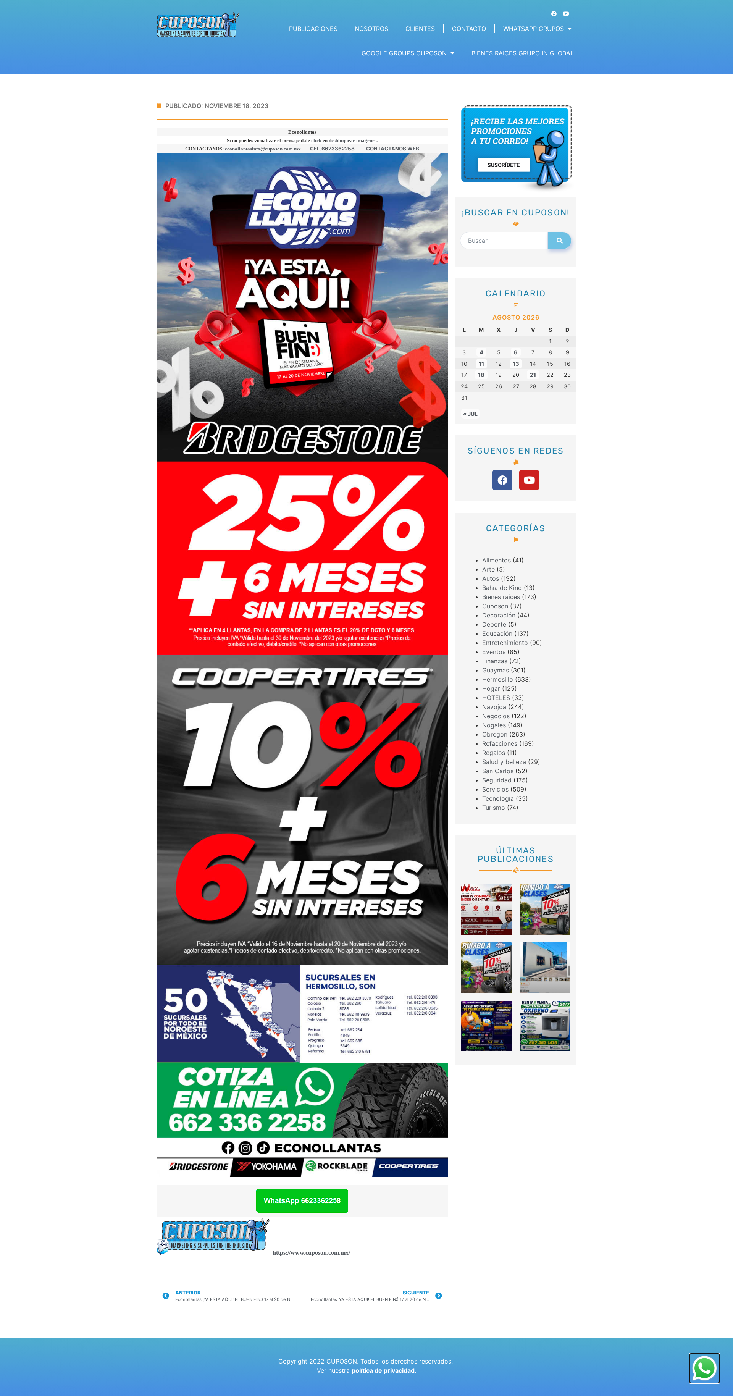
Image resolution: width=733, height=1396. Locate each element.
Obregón (494, 734)
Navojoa (494, 707)
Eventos (493, 652)
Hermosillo (497, 679)
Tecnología (498, 798)
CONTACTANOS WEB (392, 148)
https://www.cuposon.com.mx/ (311, 1252)
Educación (497, 633)
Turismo (493, 807)
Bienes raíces (501, 597)
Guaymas (495, 670)
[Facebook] (554, 13)
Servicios (495, 789)
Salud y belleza (504, 762)
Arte (488, 569)
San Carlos (497, 771)
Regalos (493, 752)
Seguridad (497, 780)
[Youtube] (566, 13)
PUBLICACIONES (313, 28)
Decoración (498, 615)
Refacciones (499, 743)
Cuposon (495, 606)
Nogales (494, 725)
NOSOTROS (371, 28)
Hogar (491, 688)
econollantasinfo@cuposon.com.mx (263, 149)
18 (481, 375)
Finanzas (494, 661)
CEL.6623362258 (332, 148)
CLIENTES (420, 28)
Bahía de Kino (502, 587)
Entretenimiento (505, 642)
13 (516, 363)
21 (533, 375)
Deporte (494, 624)
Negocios (496, 716)
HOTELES (496, 697)
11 (481, 363)
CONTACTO (469, 28)
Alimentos (496, 560)
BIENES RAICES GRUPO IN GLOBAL (522, 53)
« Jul (470, 413)
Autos (490, 578)
